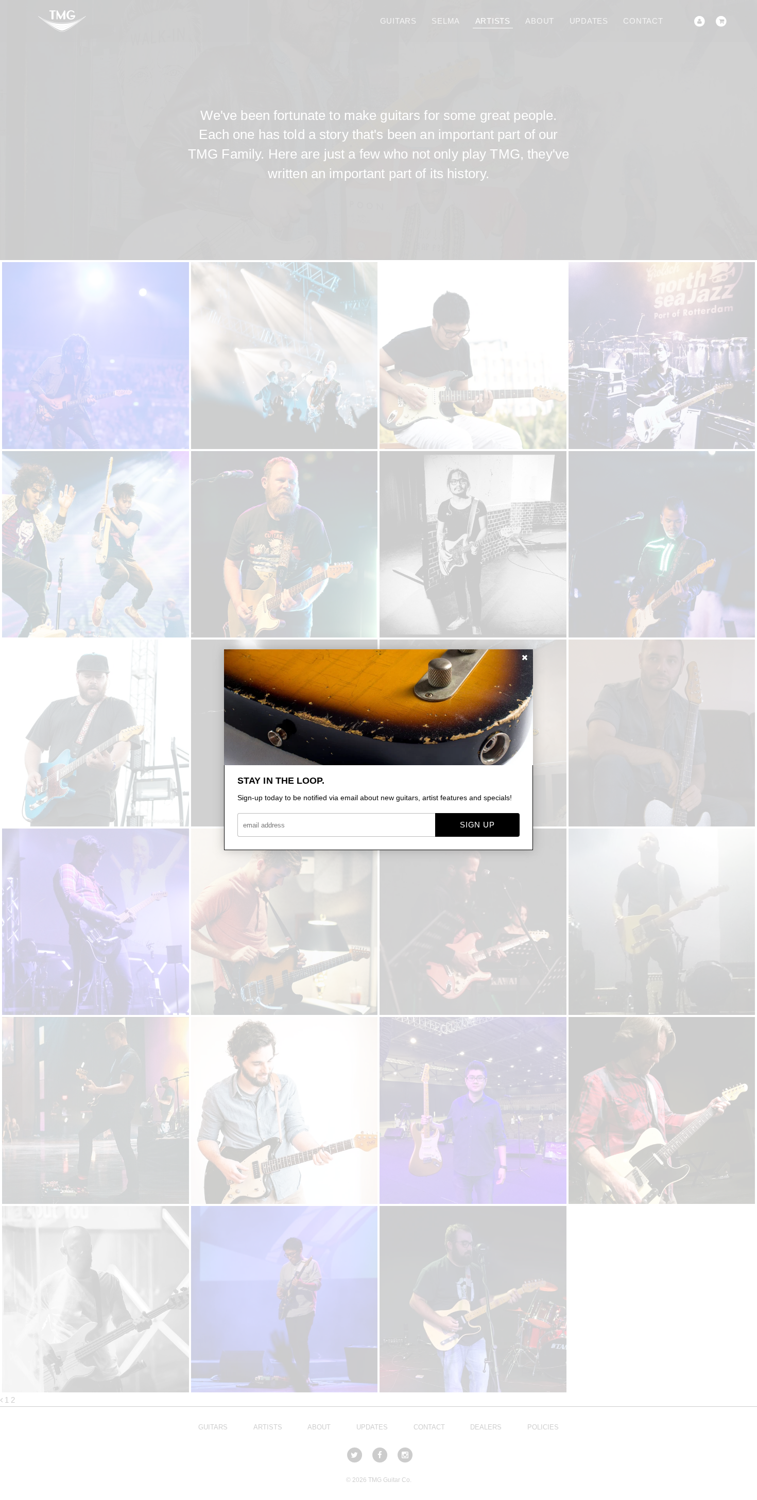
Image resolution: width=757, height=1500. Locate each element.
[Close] (525, 658)
